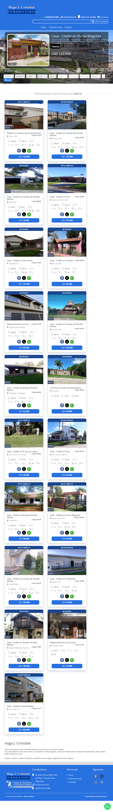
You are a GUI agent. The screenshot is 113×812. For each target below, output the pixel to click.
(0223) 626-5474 (69, 17)
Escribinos (104, 17)
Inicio (70, 775)
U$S (24, 156)
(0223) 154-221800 (88, 17)
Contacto (68, 27)
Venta (43, 27)
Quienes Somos (55, 27)
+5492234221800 (51, 17)
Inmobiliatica (19, 796)
